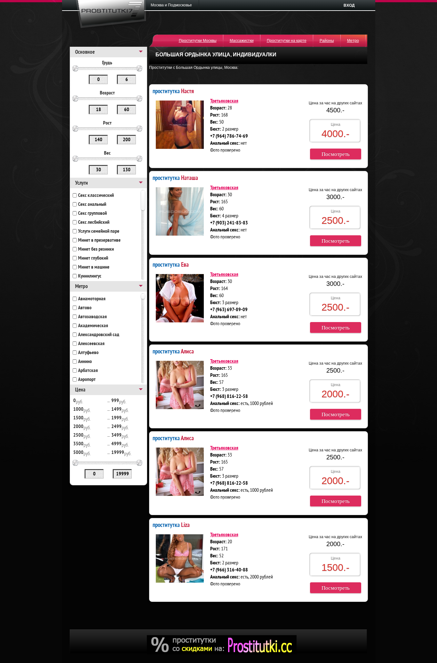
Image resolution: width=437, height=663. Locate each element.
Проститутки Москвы (198, 40)
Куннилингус (89, 276)
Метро (353, 40)
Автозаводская (92, 316)
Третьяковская (224, 101)
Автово (84, 308)
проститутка (173, 91)
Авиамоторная (92, 299)
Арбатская (88, 370)
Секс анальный (92, 204)
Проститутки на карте (286, 40)
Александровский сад (98, 334)
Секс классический (96, 195)
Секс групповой (92, 213)
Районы (327, 40)
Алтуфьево (88, 352)
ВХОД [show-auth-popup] (349, 5)
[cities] (173, 5)
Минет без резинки (96, 249)
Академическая (93, 325)
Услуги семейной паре (98, 231)
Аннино (85, 361)
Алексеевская (91, 343)
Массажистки (242, 40)
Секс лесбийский (93, 222)
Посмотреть (336, 154)
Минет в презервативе (99, 240)
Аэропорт (87, 379)
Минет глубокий (93, 258)
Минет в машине (93, 267)
